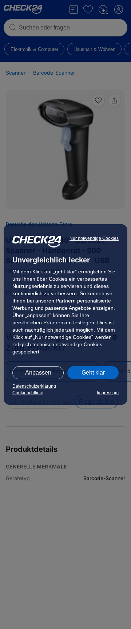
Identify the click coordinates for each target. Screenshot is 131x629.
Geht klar (93, 372)
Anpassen (38, 372)
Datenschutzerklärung (34, 386)
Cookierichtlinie (27, 392)
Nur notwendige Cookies (94, 238)
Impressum (108, 392)
